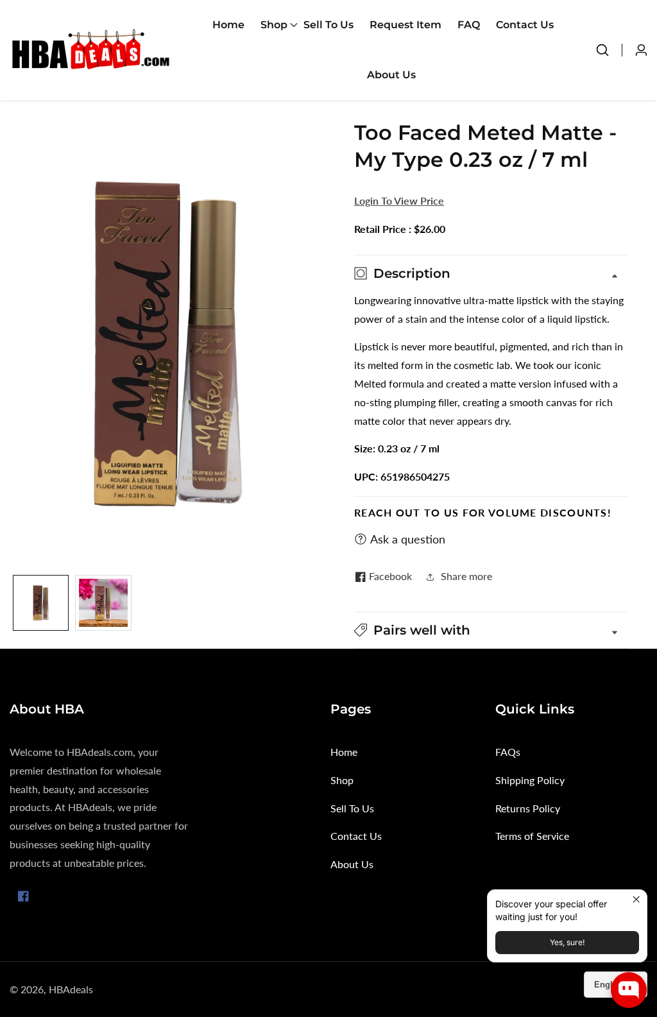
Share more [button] (466, 576)
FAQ (468, 25)
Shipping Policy (530, 780)
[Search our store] (609, 50)
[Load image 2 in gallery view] (103, 603)
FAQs (507, 752)
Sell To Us (328, 25)
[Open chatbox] (629, 990)
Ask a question (407, 539)
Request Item (405, 25)
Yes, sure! (567, 942)
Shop (342, 780)
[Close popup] (635, 901)
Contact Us (525, 25)
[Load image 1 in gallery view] (41, 603)
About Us (391, 75)
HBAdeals (71, 989)
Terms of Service (532, 836)
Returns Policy (527, 808)
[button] (273, 25)
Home (228, 25)
